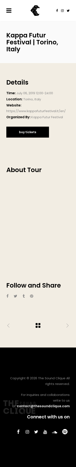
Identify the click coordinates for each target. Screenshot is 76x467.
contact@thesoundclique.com (43, 406)
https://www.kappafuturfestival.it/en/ (36, 111)
